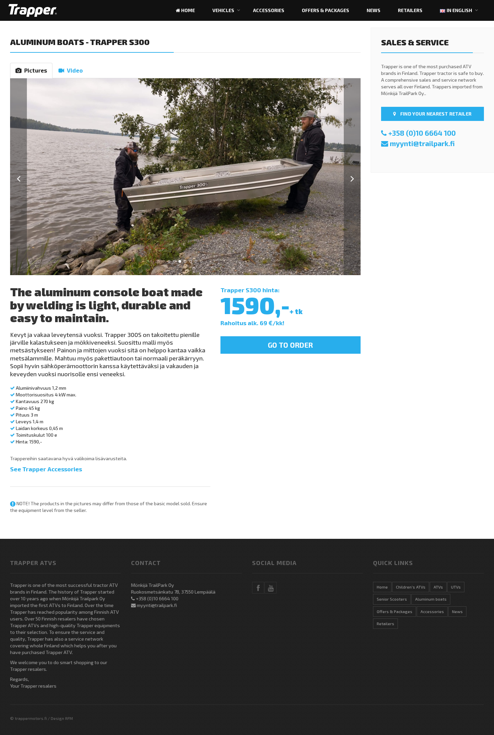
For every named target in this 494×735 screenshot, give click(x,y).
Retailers (410, 10)
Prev (18, 176)
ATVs (438, 587)
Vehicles (223, 10)
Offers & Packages (325, 10)
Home (187, 10)
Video (73, 70)
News (373, 10)
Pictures (34, 70)
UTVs (456, 587)
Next (352, 176)
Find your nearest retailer (435, 114)
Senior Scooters (392, 599)
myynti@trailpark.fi (422, 143)
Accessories (268, 10)
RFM (69, 718)
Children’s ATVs (410, 587)
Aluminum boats (47, 42)
